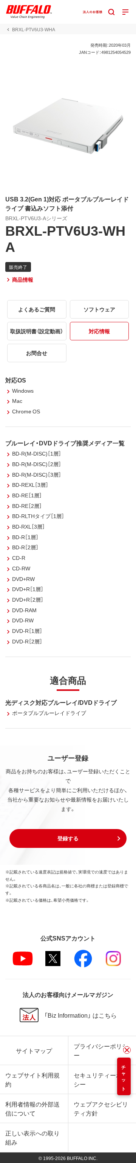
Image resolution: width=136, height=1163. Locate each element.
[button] (68, 838)
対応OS (15, 379)
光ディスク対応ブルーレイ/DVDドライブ (61, 702)
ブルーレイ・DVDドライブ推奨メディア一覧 (65, 442)
